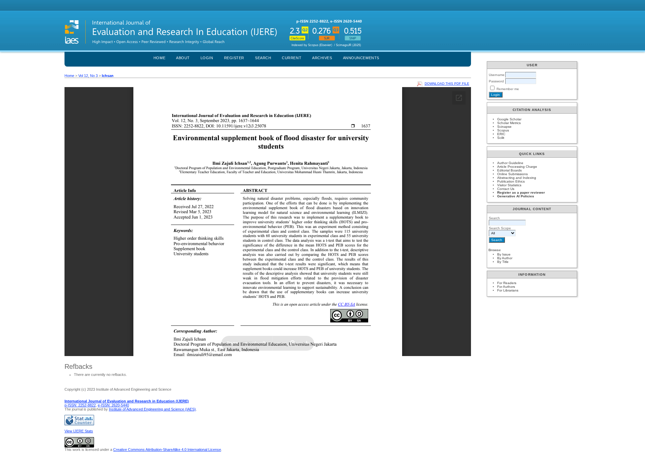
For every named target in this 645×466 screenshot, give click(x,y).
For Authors (506, 286)
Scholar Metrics (509, 123)
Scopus (503, 130)
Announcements (361, 58)
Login (207, 58)
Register (234, 58)
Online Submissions (512, 174)
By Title (503, 262)
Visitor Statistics (509, 185)
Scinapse (504, 126)
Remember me (508, 89)
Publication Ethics (511, 181)
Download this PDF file (447, 83)
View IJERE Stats (78, 431)
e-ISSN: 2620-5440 (113, 405)
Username (497, 75)
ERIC (501, 134)
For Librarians (507, 290)
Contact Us (505, 189)
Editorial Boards (509, 170)
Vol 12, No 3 (88, 76)
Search (263, 58)
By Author (504, 258)
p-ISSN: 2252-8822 (80, 405)
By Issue (504, 254)
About (183, 58)
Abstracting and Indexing (516, 178)
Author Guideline (510, 163)
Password (496, 81)
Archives (322, 58)
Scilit (500, 138)
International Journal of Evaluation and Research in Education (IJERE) (126, 401)
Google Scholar (509, 119)
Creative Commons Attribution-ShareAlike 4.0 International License (167, 450)
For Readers (506, 283)
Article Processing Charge (517, 166)
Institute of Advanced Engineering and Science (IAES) (152, 409)
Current (291, 58)
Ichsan (108, 76)
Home (159, 58)
